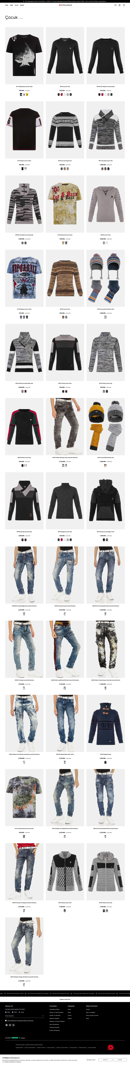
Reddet (120, 1059)
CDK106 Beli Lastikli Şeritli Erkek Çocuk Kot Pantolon (65, 680)
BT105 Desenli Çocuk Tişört (65, 235)
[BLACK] (21, 94)
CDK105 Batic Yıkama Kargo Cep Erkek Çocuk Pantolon (105, 680)
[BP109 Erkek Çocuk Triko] (24, 426)
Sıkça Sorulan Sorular (92, 1015)
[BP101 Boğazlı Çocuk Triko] (65, 500)
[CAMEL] (65, 168)
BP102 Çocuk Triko (65, 86)
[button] (124, 5)
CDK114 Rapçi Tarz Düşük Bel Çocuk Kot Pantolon (65, 828)
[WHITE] (24, 94)
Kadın (11, 5)
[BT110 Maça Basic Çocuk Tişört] (24, 55)
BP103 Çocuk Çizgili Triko (65, 160)
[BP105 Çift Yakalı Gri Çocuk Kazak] (24, 204)
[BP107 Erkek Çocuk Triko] (65, 352)
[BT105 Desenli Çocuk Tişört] (65, 204)
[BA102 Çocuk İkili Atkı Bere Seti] (106, 278)
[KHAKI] (105, 688)
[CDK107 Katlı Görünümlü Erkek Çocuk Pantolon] (106, 797)
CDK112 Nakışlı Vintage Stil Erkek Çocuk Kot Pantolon (24, 977)
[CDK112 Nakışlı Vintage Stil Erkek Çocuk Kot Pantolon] (24, 946)
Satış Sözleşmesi (54, 1024)
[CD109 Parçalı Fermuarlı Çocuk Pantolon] (65, 575)
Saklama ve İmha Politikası (57, 1021)
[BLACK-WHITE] (104, 910)
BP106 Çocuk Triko (106, 235)
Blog (87, 1018)
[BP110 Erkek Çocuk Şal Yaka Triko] (24, 352)
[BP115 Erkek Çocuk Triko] (65, 871)
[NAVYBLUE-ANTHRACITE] (105, 317)
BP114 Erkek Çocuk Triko (105, 902)
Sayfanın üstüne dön (65, 999)
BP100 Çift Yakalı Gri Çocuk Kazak (106, 86)
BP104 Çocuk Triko (65, 309)
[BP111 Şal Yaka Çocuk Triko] (106, 129)
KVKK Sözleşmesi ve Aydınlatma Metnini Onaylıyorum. (20, 1020)
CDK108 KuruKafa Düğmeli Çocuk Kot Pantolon (24, 606)
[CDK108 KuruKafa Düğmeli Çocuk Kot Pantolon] (24, 575)
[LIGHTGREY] (68, 94)
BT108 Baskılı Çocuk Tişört (24, 309)
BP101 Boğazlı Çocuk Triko (65, 531)
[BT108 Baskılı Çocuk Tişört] (24, 278)
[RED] (62, 94)
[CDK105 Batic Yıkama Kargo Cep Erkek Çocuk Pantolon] (106, 649)
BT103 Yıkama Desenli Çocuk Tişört (24, 828)
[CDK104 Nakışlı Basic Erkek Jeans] (65, 723)
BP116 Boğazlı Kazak (105, 754)
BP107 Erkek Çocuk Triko (65, 383)
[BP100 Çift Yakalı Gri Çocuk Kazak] (106, 55)
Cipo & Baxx (21, 1044)
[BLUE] (21, 317)
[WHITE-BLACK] (102, 168)
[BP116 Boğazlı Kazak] (106, 723)
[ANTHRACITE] (71, 94)
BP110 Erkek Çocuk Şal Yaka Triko (24, 383)
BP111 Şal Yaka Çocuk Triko (106, 160)
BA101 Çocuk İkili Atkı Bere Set (106, 457)
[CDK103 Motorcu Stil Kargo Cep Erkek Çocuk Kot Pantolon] (24, 723)
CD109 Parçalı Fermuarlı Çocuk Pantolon (65, 606)
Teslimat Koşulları (54, 1027)
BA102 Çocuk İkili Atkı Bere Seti (105, 309)
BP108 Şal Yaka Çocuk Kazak (24, 531)
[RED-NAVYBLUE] (25, 391)
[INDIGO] (105, 762)
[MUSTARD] (63, 242)
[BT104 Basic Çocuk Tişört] (24, 129)
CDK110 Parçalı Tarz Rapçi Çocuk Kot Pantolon (24, 902)
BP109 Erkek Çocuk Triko (24, 457)
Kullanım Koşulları (54, 1018)
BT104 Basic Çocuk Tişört (24, 160)
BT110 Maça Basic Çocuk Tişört (24, 86)
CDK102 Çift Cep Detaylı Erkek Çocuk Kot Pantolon (105, 606)
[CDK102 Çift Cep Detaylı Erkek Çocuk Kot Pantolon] (106, 575)
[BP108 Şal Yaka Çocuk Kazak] (24, 500)
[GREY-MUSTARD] (105, 465)
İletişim (22, 5)
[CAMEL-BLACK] (105, 168)
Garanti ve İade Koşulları (56, 1012)
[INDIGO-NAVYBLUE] (107, 391)
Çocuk (16, 5)
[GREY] (68, 168)
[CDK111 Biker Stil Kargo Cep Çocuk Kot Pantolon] (65, 426)
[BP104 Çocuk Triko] (65, 278)
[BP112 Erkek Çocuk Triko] (106, 352)
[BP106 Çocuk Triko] (106, 204)
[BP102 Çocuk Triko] (65, 55)
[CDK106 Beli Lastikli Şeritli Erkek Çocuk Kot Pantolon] (65, 649)
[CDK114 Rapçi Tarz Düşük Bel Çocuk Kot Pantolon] (65, 797)
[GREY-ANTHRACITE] (25, 242)
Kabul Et (105, 1059)
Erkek (6, 5)
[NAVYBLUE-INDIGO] (108, 168)
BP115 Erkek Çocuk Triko (65, 902)
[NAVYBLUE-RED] (66, 391)
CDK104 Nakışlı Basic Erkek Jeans (65, 754)
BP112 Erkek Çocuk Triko (105, 383)
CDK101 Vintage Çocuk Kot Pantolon (24, 680)
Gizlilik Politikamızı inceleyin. (13, 1062)
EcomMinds (27, 1044)
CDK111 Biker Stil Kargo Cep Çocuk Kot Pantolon (65, 457)
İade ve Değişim (90, 1012)
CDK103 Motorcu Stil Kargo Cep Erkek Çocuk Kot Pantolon (24, 754)
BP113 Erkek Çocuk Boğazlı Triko (105, 531)
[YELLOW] (27, 94)
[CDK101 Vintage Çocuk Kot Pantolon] (24, 649)
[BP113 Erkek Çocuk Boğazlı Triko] (106, 500)
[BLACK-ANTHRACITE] (63, 391)
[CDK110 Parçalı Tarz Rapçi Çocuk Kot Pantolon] (24, 871)
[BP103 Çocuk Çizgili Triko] (65, 129)
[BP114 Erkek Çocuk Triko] (106, 871)
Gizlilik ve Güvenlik (55, 1015)
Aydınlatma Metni (54, 1009)
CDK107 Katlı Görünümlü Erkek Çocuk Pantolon (105, 828)
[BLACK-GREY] (22, 391)
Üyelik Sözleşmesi (55, 1030)
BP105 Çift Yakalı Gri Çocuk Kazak (24, 235)
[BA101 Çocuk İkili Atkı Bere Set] (106, 426)
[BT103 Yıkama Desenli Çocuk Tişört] (24, 797)
